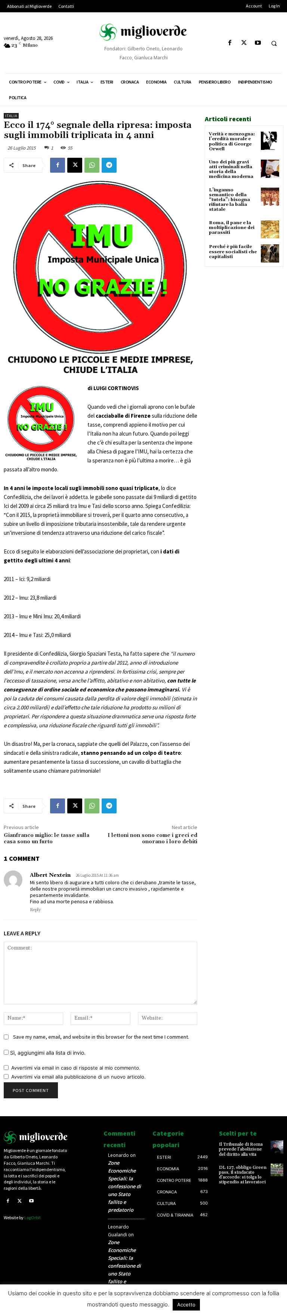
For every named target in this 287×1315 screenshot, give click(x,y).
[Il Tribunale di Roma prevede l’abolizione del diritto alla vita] (277, 1146)
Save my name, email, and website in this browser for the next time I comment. (101, 1036)
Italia (11, 115)
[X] (244, 43)
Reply (35, 910)
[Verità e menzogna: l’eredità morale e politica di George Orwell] (270, 141)
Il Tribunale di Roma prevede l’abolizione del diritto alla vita (241, 1149)
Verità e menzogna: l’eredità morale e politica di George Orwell (232, 141)
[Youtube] (258, 43)
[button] (274, 43)
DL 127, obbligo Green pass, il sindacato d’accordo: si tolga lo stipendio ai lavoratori (242, 1175)
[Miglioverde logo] (36, 1137)
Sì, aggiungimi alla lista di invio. (47, 1052)
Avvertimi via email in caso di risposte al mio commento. (76, 1068)
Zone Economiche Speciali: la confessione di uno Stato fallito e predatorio (124, 1186)
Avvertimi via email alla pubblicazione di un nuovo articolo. (78, 1077)
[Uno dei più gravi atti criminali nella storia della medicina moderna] (270, 169)
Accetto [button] (186, 1305)
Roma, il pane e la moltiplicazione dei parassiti (231, 227)
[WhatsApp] (91, 165)
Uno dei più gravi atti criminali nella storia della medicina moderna (231, 169)
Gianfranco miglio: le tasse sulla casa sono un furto (46, 838)
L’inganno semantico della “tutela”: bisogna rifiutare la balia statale (229, 200)
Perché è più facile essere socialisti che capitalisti (233, 251)
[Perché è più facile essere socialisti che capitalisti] (270, 253)
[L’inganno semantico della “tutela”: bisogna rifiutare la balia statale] (270, 197)
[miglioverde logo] (143, 32)
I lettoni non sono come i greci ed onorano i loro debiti (152, 838)
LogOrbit (32, 1217)
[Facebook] (230, 43)
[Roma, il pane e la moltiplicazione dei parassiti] (270, 229)
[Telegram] (109, 165)
